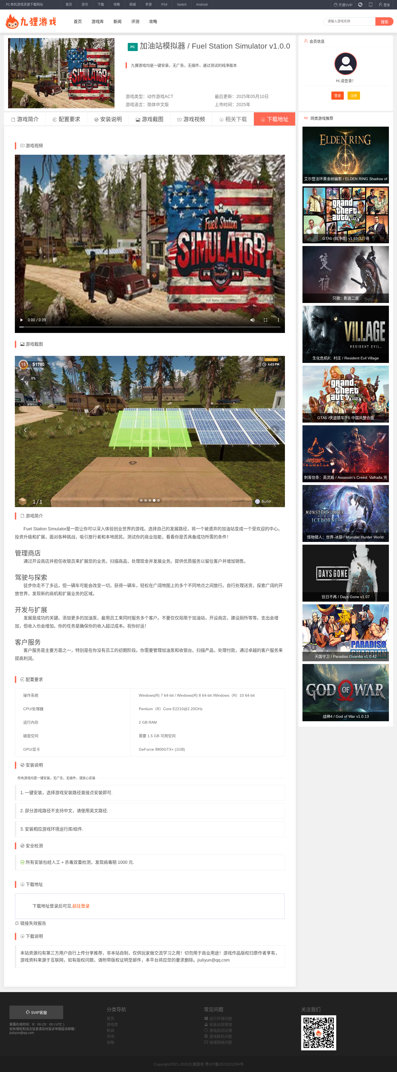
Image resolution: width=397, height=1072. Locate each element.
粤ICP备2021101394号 (224, 1064)
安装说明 (110, 119)
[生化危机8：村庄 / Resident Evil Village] (345, 334)
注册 (354, 96)
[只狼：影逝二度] (345, 274)
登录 (386, 5)
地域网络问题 (220, 1042)
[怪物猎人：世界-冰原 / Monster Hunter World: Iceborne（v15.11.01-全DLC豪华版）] (345, 513)
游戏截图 (151, 119)
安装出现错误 (220, 1024)
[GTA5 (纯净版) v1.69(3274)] (345, 214)
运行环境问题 (220, 1018)
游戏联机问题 (220, 1036)
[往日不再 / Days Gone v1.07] (345, 573)
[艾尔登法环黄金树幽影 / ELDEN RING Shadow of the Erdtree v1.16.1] (345, 155)
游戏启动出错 (220, 1030)
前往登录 (81, 906)
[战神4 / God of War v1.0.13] (345, 692)
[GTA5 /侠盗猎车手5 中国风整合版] (345, 394)
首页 (69, 4)
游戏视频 (193, 119)
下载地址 (276, 119)
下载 (100, 4)
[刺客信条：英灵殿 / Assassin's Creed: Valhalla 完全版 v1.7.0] (345, 453)
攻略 (116, 4)
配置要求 (68, 119)
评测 (135, 21)
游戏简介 (27, 119)
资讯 (85, 4)
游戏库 (98, 21)
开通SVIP (345, 5)
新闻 (117, 21)
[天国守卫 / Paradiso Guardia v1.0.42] (345, 633)
